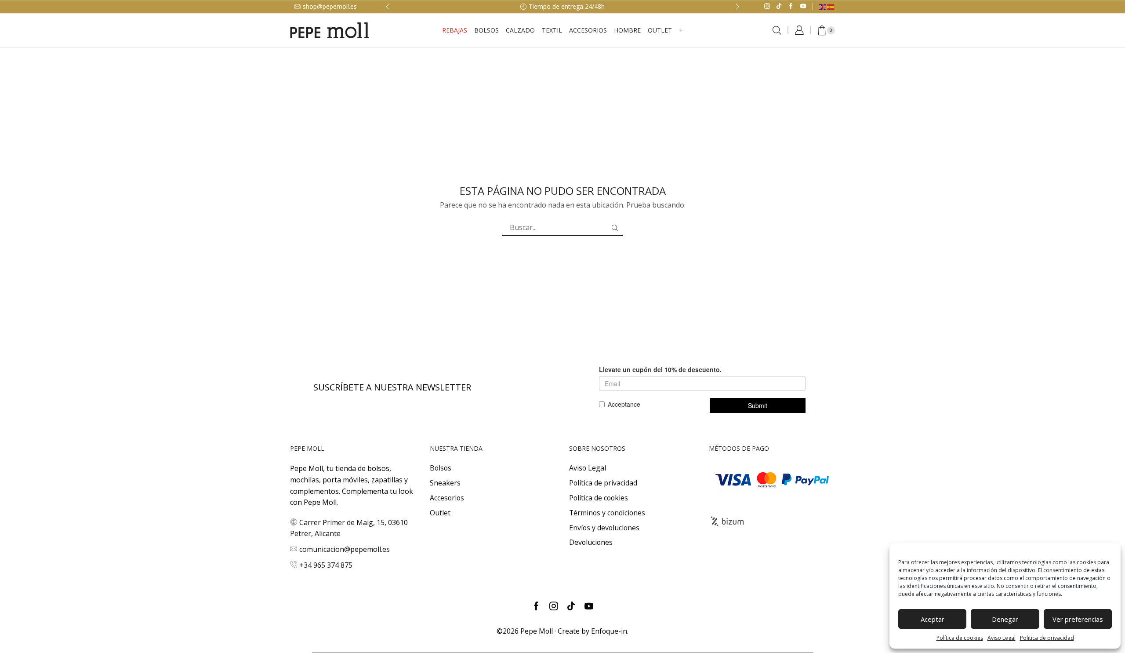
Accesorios (447, 498)
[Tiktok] (779, 6)
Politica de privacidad (1047, 638)
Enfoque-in (609, 631)
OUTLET (660, 30)
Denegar (1005, 619)
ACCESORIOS (588, 30)
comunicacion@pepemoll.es (344, 549)
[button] (388, 6)
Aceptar (932, 619)
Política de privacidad (603, 483)
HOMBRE (627, 30)
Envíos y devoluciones (604, 528)
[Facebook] (791, 6)
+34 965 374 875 (325, 565)
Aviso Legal (1001, 638)
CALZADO (520, 30)
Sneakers (445, 483)
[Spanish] (831, 6)
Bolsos (486, 30)
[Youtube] (803, 6)
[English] (823, 6)
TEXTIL (552, 30)
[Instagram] (767, 6)
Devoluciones (591, 542)
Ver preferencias (1077, 619)
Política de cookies (959, 638)
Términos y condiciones (607, 513)
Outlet (440, 513)
